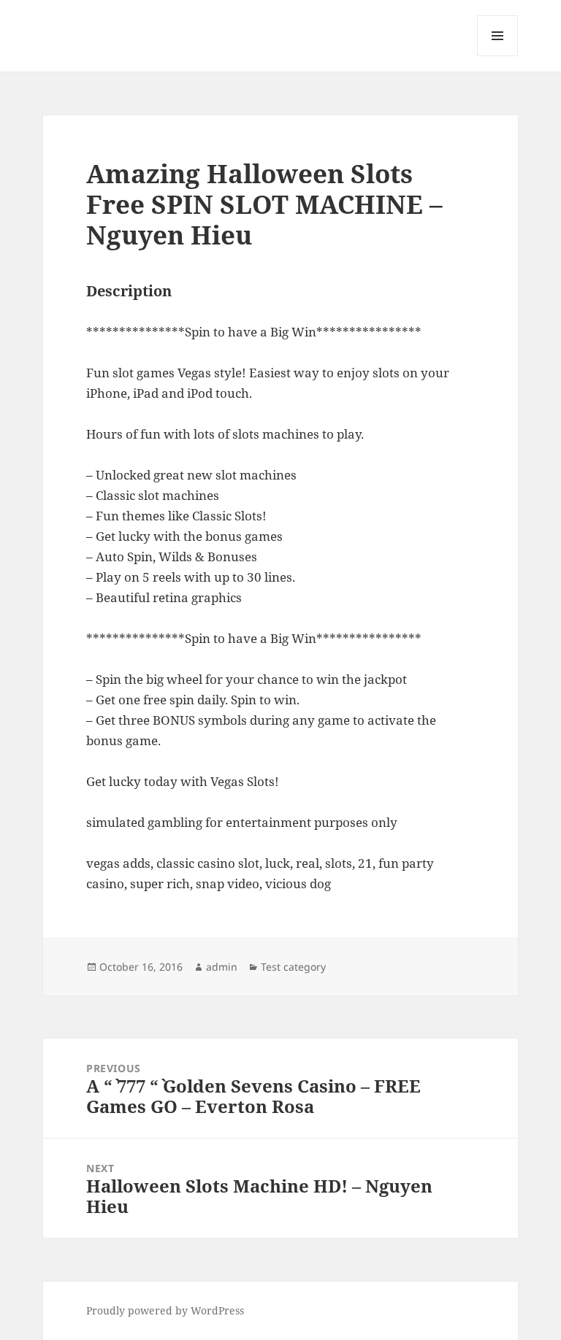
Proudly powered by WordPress (165, 1310)
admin (221, 967)
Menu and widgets (498, 55)
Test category (293, 967)
